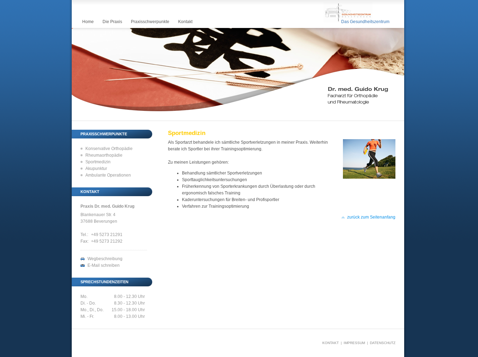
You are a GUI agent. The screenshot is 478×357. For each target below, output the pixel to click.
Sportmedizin (98, 161)
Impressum (354, 343)
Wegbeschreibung (104, 258)
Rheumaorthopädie (103, 155)
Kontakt (185, 21)
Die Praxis (112, 21)
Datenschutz (382, 343)
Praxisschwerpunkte (150, 21)
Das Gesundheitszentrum (365, 21)
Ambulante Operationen (108, 175)
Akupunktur (96, 168)
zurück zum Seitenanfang (371, 217)
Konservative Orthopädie (109, 148)
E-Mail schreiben (103, 265)
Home (88, 21)
